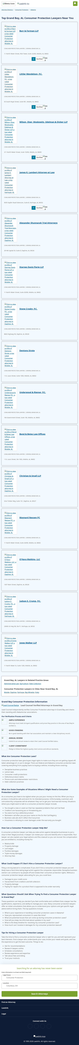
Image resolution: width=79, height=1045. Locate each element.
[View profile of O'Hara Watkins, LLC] (10, 564)
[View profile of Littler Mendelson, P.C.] (10, 80)
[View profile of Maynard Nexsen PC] (10, 522)
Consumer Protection (21, 10)
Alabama (33, 10)
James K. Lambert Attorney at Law (37, 172)
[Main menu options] (9, 3)
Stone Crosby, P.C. (28, 308)
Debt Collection (35, 684)
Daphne (13, 692)
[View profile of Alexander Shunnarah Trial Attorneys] (10, 229)
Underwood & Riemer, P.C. (32, 392)
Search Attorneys (39, 994)
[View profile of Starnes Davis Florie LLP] (10, 272)
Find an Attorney (8, 1002)
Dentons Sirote (27, 350)
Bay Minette (29, 692)
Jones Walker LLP (28, 642)
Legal (4, 1014)
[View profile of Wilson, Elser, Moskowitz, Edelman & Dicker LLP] (10, 129)
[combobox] (39, 978)
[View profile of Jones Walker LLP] (10, 647)
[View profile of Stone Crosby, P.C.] (10, 314)
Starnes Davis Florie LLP (31, 267)
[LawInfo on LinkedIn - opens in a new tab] (49, 1026)
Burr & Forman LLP (29, 30)
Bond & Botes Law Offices (32, 434)
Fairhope (20, 692)
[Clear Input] (75, 977)
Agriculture (24, 684)
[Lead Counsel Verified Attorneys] (10, 705)
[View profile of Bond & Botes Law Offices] (10, 439)
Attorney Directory (7, 10)
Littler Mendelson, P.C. (30, 74)
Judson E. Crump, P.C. (30, 601)
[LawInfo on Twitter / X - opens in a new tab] (36, 1026)
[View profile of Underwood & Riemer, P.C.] (10, 397)
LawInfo (5, 1008)
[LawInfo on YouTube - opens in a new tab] (42, 1026)
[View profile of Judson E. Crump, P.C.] (10, 606)
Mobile (6, 692)
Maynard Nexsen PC (29, 517)
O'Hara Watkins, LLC (29, 559)
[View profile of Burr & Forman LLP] (10, 35)
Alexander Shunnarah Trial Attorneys (38, 222)
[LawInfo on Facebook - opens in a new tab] (30, 1026)
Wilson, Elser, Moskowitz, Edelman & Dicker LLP (43, 122)
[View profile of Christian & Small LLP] (10, 481)
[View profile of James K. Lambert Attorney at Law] (10, 180)
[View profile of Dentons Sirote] (10, 355)
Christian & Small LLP (30, 475)
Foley (37, 692)
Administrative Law (11, 684)
